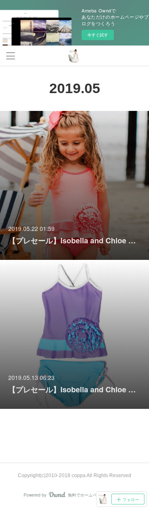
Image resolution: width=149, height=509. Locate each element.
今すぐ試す (97, 35)
